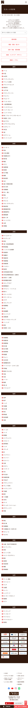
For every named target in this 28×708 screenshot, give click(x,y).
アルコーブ (6, 98)
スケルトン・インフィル (9, 288)
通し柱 (5, 385)
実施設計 (5, 252)
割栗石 (5, 622)
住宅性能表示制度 (8, 272)
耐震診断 (5, 340)
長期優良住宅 (6, 363)
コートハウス (6, 220)
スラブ (5, 300)
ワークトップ (6, 611)
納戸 (4, 400)
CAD (4, 181)
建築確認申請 (6, 209)
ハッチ (5, 446)
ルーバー (5, 590)
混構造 (5, 226)
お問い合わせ (21, 675)
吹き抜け (5, 474)
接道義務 (5, 311)
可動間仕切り (6, 156)
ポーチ (5, 502)
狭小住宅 (5, 186)
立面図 (5, 587)
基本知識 (14, 39)
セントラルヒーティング (9, 319)
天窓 (4, 377)
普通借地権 (6, 477)
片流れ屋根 (6, 153)
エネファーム (6, 135)
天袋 (4, 374)
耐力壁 (5, 346)
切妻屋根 (5, 189)
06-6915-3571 (14, 700)
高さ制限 (5, 349)
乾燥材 (5, 170)
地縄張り (5, 255)
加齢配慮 (5, 167)
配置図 (5, 435)
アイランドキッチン (8, 79)
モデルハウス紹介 (9, 675)
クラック (5, 198)
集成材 (5, 269)
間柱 (4, 520)
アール (5, 70)
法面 (4, 420)
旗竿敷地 (5, 443)
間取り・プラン (14, 60)
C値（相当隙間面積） (9, 244)
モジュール (6, 532)
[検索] (25, 32)
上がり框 (5, 90)
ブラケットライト (8, 483)
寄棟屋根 (5, 569)
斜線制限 (5, 263)
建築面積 (5, 214)
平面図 (5, 491)
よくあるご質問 (8, 681)
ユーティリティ (7, 547)
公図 (4, 223)
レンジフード (6, 593)
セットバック (6, 314)
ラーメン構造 (6, 579)
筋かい (5, 291)
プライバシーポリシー (21, 678)
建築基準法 (6, 212)
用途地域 (5, 564)
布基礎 (5, 406)
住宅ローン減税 (7, 277)
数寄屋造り (6, 286)
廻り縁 (5, 523)
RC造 (4, 73)
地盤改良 (5, 258)
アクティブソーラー (8, 93)
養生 (4, 558)
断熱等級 (5, 351)
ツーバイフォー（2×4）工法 (11, 365)
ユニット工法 (6, 552)
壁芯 (4, 494)
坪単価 (5, 368)
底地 (4, 325)
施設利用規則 (21, 681)
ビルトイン (6, 460)
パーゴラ (5, 430)
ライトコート (6, 582)
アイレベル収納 (7, 82)
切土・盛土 (6, 192)
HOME (6, 673)
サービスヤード (7, 235)
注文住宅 (5, 360)
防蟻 (4, 511)
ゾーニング (6, 322)
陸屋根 (5, 598)
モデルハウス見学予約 (22, 706)
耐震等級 (5, 343)
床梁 (4, 550)
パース (5, 432)
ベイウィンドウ (7, 488)
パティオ (5, 449)
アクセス (20, 673)
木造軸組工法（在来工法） (10, 529)
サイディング (6, 238)
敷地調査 (5, 247)
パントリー (6, 457)
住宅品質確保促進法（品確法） (11, 274)
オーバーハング (7, 138)
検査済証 (5, 206)
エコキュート (6, 126)
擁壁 (4, 566)
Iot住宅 (5, 76)
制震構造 (5, 305)
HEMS (4, 499)
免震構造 (5, 526)
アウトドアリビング (8, 84)
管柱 (4, 195)
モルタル (5, 534)
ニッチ (5, 403)
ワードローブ (6, 614)
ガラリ (5, 164)
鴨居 (4, 161)
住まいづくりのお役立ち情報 (8, 678)
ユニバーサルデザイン (9, 555)
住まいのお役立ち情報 (8, 15)
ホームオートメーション (9, 505)
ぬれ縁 (5, 409)
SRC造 (5, 129)
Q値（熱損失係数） (8, 184)
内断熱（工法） (7, 118)
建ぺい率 (5, 217)
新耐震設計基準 (7, 280)
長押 (4, 397)
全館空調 (5, 316)
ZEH (4, 308)
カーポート (6, 147)
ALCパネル (6, 121)
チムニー (5, 357)
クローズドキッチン (8, 203)
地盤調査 (5, 261)
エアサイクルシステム (9, 124)
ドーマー (5, 379)
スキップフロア (7, 283)
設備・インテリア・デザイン (14, 55)
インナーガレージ (8, 110)
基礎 (4, 175)
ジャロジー (6, 266)
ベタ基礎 (5, 497)
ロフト (5, 601)
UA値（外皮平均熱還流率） (10, 544)
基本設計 (5, 178)
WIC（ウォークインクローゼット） (12, 115)
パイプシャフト (7, 438)
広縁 (4, 463)
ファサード (6, 469)
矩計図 (5, 158)
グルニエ (5, 200)
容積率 (5, 561)
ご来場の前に (8, 706)
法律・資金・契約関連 (14, 49)
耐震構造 (5, 337)
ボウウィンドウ (7, 508)
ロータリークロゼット (9, 596)
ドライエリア (6, 388)
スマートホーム (7, 297)
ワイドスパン (6, 616)
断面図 (5, 354)
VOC (4, 471)
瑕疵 (4, 150)
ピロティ (5, 466)
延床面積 (5, 417)
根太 (4, 411)
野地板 (5, 414)
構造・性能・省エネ (14, 44)
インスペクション (8, 107)
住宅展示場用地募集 (18, 703)
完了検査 (5, 172)
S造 (4, 132)
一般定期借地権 (7, 104)
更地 (4, 241)
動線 (4, 382)
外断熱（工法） (7, 328)
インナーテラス (7, 112)
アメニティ (6, 96)
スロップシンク (7, 302)
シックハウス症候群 (8, 249)
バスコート (6, 441)
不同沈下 (5, 480)
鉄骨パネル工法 (7, 371)
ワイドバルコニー (8, 619)
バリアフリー (6, 455)
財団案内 (20, 684)
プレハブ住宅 (6, 485)
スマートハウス (7, 294)
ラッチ (5, 584)
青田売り (5, 87)
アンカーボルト (7, 101)
